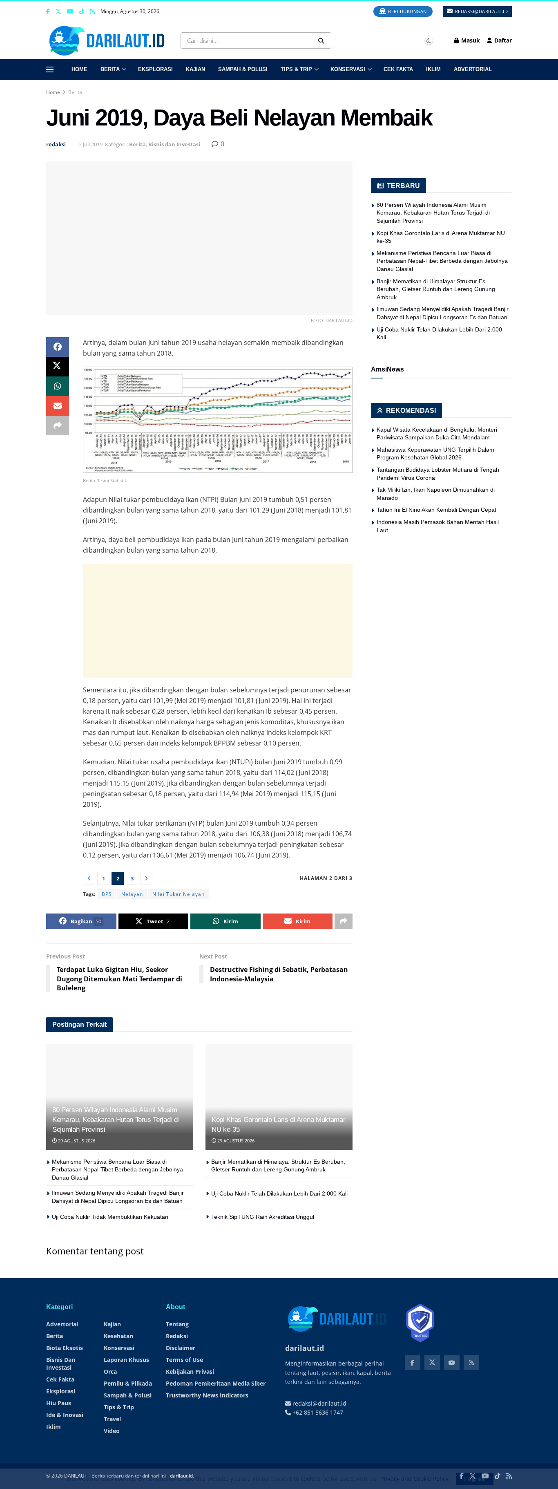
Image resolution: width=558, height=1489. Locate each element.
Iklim (433, 69)
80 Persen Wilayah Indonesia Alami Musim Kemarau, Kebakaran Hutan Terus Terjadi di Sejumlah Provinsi (115, 1119)
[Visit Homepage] (109, 40)
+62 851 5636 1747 (317, 1421)
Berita (110, 69)
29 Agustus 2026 (76, 1140)
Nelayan (132, 894)
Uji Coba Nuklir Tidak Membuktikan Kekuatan (110, 1217)
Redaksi (177, 1345)
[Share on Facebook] (57, 347)
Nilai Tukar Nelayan (178, 894)
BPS (107, 894)
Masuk (470, 40)
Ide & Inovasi (64, 1424)
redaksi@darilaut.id (480, 11)
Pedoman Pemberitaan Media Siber (216, 1392)
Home (79, 69)
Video (112, 1440)
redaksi (56, 144)
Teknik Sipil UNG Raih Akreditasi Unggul (262, 1217)
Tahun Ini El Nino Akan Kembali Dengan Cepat (436, 509)
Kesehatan (118, 1345)
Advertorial (473, 69)
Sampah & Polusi (243, 69)
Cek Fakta (398, 69)
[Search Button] (322, 40)
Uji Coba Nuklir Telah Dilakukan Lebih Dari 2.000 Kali (279, 1193)
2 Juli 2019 (91, 144)
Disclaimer (180, 1357)
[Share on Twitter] (57, 366)
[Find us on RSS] (92, 11)
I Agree (474, 1478)
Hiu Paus (58, 1412)
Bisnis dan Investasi (174, 144)
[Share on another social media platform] (57, 425)
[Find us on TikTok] (81, 12)
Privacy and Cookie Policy (414, 1478)
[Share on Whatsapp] (57, 386)
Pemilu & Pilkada (128, 1392)
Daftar (502, 40)
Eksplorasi (155, 69)
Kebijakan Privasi (190, 1380)
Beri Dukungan (407, 11)
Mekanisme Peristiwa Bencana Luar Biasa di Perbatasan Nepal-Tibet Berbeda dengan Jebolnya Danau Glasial (117, 1169)
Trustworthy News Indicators (207, 1404)
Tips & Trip (296, 69)
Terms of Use (184, 1369)
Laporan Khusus (126, 1369)
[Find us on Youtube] (70, 11)
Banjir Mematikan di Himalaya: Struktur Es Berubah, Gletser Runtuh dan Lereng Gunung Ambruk (436, 289)
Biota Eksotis (64, 1357)
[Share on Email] (57, 406)
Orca (110, 1380)
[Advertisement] (218, 621)
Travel (112, 1428)
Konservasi (347, 69)
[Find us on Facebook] (48, 11)
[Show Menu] (50, 69)
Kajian (195, 69)
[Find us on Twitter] (58, 11)
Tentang (177, 1333)
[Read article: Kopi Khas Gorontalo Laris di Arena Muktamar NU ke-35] (279, 1096)
